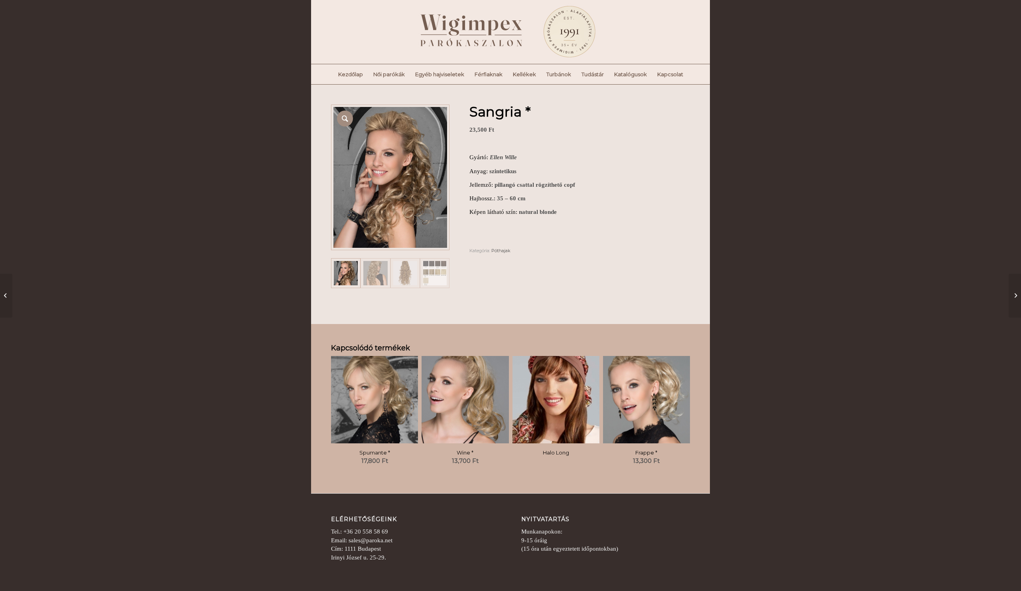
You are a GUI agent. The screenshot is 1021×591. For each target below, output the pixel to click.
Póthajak (500, 250)
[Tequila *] (6, 296)
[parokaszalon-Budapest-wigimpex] (494, 32)
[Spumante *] (1015, 296)
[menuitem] (350, 74)
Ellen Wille (503, 157)
